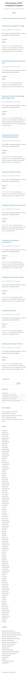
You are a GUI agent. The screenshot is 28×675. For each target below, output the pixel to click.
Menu (14, 12)
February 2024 (5, 434)
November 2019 (5, 499)
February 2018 (5, 539)
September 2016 (5, 571)
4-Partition (22, 158)
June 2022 (4, 458)
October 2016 (5, 569)
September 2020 (5, 488)
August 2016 (5, 573)
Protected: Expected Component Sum (13, 62)
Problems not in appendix (8, 661)
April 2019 (4, 513)
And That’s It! (5, 393)
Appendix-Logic (5, 647)
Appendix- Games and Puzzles (9, 636)
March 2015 (4, 604)
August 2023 (5, 443)
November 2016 (5, 567)
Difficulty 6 (14, 47)
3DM (18, 158)
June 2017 (4, 554)
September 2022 (5, 454)
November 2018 (5, 522)
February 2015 (5, 606)
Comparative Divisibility (7, 265)
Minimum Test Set (9, 367)
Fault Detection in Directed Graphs (10, 396)
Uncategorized (5, 662)
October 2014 (5, 614)
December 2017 (5, 543)
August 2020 (5, 490)
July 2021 (4, 471)
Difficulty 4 (14, 193)
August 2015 (5, 595)
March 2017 (4, 559)
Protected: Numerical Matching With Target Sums (13, 97)
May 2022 (4, 460)
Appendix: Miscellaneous (7, 649)
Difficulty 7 (17, 365)
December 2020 (5, 483)
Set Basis (19, 332)
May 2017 (4, 556)
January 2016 (5, 586)
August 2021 (5, 469)
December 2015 (5, 587)
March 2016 (4, 582)
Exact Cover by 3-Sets (17, 415)
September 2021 (5, 468)
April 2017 (4, 558)
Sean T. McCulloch (6, 411)
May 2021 (4, 473)
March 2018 (4, 537)
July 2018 (4, 529)
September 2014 (5, 616)
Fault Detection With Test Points (9, 395)
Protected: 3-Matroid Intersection (14, 205)
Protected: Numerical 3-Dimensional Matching (10, 136)
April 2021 (4, 475)
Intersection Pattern (6, 301)
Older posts (5, 379)
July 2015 (4, 597)
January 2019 (5, 518)
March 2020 (4, 492)
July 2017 (4, 552)
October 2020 (5, 486)
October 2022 (5, 453)
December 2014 (5, 610)
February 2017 (5, 561)
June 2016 (4, 576)
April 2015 (4, 602)
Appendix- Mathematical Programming (11, 638)
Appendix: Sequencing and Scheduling (10, 651)
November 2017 (5, 544)
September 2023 (5, 441)
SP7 (23, 332)
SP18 (11, 86)
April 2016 (4, 580)
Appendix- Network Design (8, 640)
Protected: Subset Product (11, 172)
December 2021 (5, 462)
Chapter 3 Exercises (6, 655)
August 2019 (5, 505)
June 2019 (4, 509)
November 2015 (5, 589)
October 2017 (5, 546)
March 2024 (4, 432)
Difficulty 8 (9, 160)
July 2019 (4, 507)
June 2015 (4, 599)
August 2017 (5, 550)
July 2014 (4, 619)
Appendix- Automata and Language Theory (12, 634)
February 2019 (5, 516)
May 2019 (4, 511)
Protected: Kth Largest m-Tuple (13, 26)
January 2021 (5, 481)
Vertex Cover (5, 334)
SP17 (16, 123)
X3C (14, 86)
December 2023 (5, 438)
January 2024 (5, 436)
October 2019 (5, 501)
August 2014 (5, 617)
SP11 (3, 230)
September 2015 (5, 593)
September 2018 (5, 526)
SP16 (10, 162)
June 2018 (4, 531)
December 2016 (5, 565)
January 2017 (5, 563)
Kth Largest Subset (9, 49)
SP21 (12, 51)
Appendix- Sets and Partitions (9, 644)
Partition (8, 51)
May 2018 (4, 533)
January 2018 (5, 541)
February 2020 (5, 494)
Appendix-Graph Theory (7, 646)
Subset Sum (9, 195)
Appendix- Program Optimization (9, 642)
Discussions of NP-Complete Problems (14, 4)
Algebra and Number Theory (8, 631)
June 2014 (4, 621)
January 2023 (5, 447)
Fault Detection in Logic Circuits (9, 398)
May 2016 (4, 578)
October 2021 (5, 466)
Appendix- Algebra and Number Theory (11, 632)
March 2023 (4, 445)
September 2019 (5, 503)
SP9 (12, 301)
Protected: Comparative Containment (10, 241)
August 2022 (5, 456)
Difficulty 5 (14, 84)
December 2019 (5, 498)
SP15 (8, 162)
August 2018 (5, 528)
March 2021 (4, 477)
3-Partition (14, 158)
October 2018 (5, 524)
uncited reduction (22, 123)
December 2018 (5, 520)
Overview (4, 659)
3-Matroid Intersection (17, 227)
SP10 (10, 267)
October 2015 (5, 591)
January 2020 (5, 496)
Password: (4, 39)
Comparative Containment (18, 264)
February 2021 (5, 479)
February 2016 (5, 584)
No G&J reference (21, 119)
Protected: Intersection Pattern (13, 277)
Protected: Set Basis (9, 310)
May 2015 (4, 601)
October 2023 (5, 439)
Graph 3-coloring (21, 299)
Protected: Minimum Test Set (12, 344)
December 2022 (5, 449)
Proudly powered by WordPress (8, 672)
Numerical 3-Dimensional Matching (10, 121)
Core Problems (5, 657)
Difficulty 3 (14, 119)
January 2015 (5, 608)
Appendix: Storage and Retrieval (9, 653)
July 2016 (4, 574)
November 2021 (5, 464)
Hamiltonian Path (11, 229)
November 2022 (5, 451)
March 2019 (4, 514)
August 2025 (5, 430)
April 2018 (4, 535)
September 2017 (5, 548)
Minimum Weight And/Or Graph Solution (11, 400)
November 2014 (5, 612)
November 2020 (5, 484)
